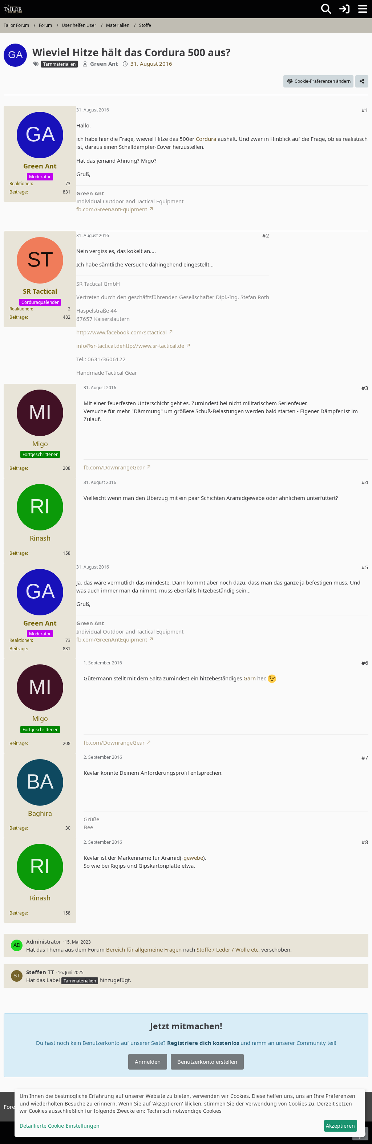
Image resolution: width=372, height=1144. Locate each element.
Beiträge (18, 192)
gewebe (193, 857)
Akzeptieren (340, 1125)
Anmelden (148, 1061)
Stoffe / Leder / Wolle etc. (228, 949)
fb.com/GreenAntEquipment (111, 209)
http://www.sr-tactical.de (153, 345)
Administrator (43, 941)
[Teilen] (361, 81)
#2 (265, 235)
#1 (364, 110)
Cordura (206, 138)
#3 (364, 387)
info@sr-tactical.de (99, 345)
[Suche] (326, 9)
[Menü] (362, 9)
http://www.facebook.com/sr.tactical (121, 332)
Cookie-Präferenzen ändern (323, 81)
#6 (364, 662)
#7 (364, 757)
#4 (364, 482)
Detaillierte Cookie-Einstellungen (60, 1125)
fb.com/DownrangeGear (114, 467)
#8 (364, 842)
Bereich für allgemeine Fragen (144, 949)
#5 (364, 567)
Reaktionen (20, 183)
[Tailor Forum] (12, 9)
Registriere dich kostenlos (203, 1042)
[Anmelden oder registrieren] (344, 9)
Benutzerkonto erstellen (207, 1061)
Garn (249, 678)
